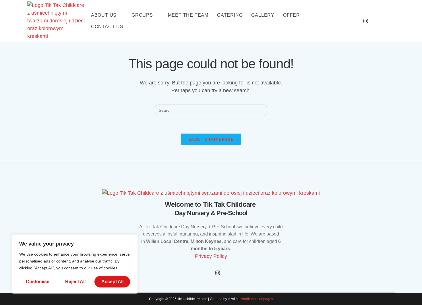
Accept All (112, 281)
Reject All (75, 281)
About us (104, 15)
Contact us (107, 26)
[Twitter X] (217, 273)
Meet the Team (188, 15)
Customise (37, 281)
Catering (230, 15)
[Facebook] (353, 21)
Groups (142, 15)
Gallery (262, 15)
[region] (74, 264)
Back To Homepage (211, 139)
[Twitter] (365, 21)
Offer (291, 15)
